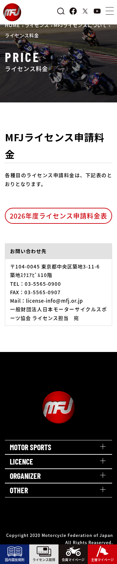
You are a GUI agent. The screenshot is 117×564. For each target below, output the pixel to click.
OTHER (19, 490)
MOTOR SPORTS (30, 447)
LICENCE (21, 461)
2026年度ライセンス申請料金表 (58, 216)
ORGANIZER (25, 475)
